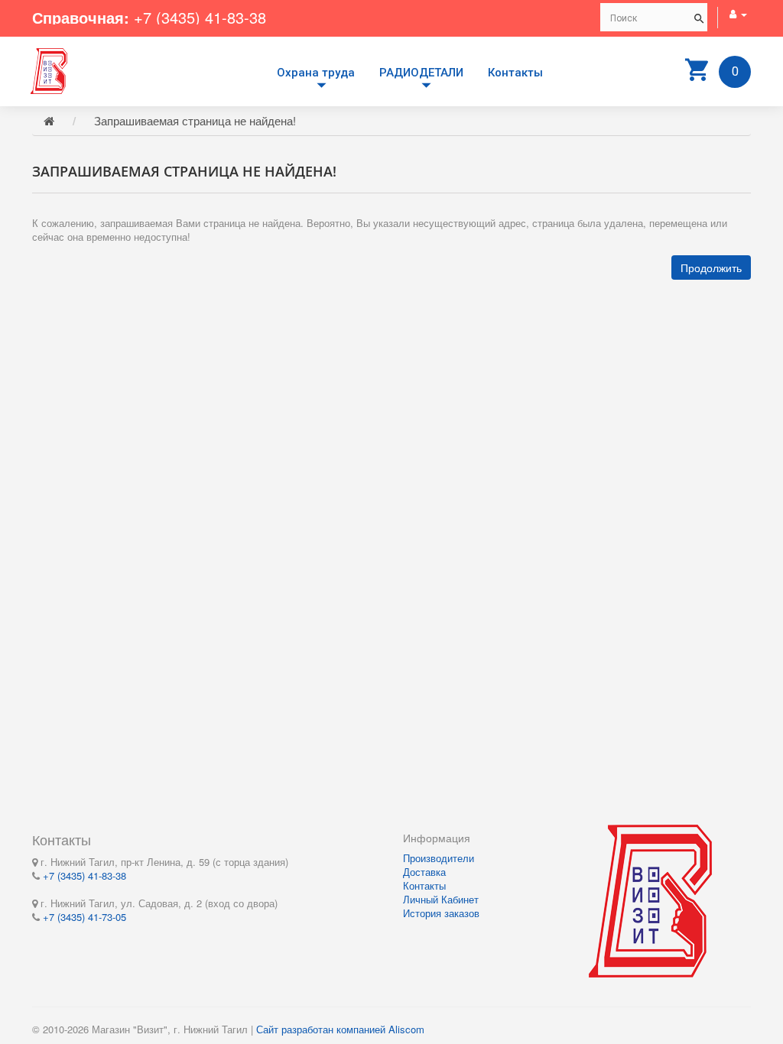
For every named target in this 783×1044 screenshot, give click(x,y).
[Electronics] (49, 69)
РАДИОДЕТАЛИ (421, 72)
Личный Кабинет (441, 899)
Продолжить (711, 267)
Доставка (424, 871)
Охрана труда (316, 72)
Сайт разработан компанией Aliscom (340, 1029)
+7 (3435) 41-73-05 (84, 916)
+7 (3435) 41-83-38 (200, 17)
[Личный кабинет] (738, 13)
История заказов (441, 913)
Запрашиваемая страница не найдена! (195, 120)
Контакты (515, 72)
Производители (438, 858)
